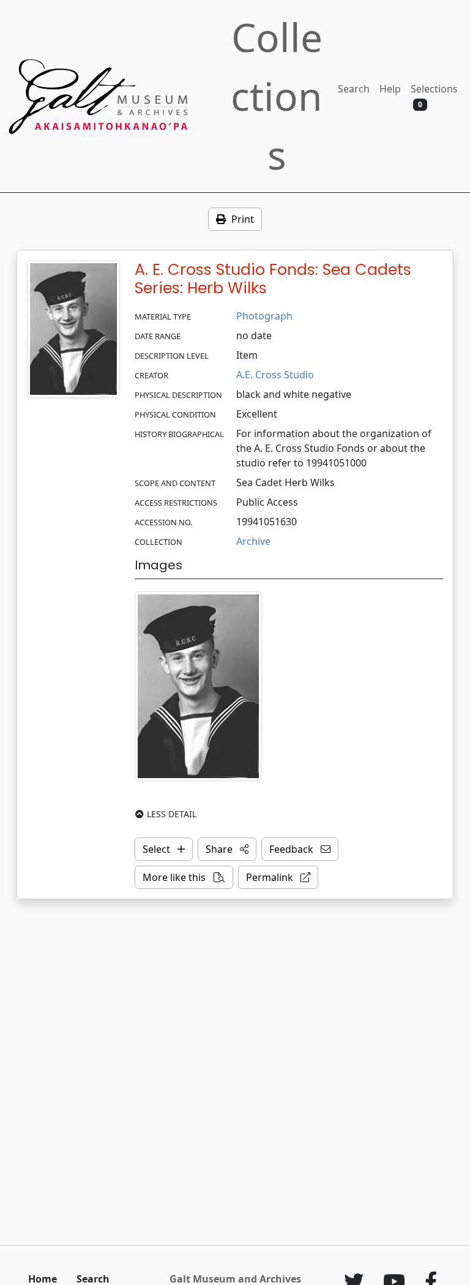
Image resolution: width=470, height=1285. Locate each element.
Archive (253, 541)
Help (390, 89)
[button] (227, 849)
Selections (434, 96)
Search (354, 89)
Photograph (264, 316)
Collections (277, 95)
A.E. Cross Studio (275, 374)
